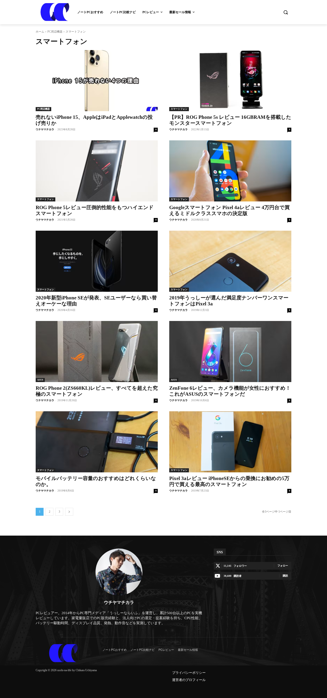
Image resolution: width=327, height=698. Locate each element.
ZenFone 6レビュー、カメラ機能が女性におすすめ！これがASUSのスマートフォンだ (230, 391)
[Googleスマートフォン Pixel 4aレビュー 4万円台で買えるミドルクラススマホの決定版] (230, 170)
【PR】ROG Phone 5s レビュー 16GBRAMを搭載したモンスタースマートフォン (230, 120)
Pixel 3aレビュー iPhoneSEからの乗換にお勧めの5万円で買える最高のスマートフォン (229, 481)
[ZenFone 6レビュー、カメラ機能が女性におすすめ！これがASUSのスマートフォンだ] (230, 351)
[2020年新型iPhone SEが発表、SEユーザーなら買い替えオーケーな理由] (97, 261)
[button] (285, 12)
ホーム (40, 31)
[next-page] (69, 512)
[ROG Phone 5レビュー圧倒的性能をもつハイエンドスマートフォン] (97, 170)
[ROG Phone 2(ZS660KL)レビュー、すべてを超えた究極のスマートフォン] (97, 351)
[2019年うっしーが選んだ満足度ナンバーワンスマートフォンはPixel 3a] (230, 261)
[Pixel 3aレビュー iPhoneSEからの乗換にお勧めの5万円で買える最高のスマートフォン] (230, 441)
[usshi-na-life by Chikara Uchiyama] (63, 653)
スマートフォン (179, 109)
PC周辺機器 (54, 31)
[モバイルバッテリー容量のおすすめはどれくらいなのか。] (97, 441)
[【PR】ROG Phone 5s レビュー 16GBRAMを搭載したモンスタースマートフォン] (230, 80)
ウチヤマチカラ (45, 129)
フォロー (282, 565)
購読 (285, 575)
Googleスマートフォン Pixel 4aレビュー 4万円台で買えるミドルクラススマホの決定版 (229, 210)
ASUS (40, 379)
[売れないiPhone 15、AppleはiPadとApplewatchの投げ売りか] (97, 80)
